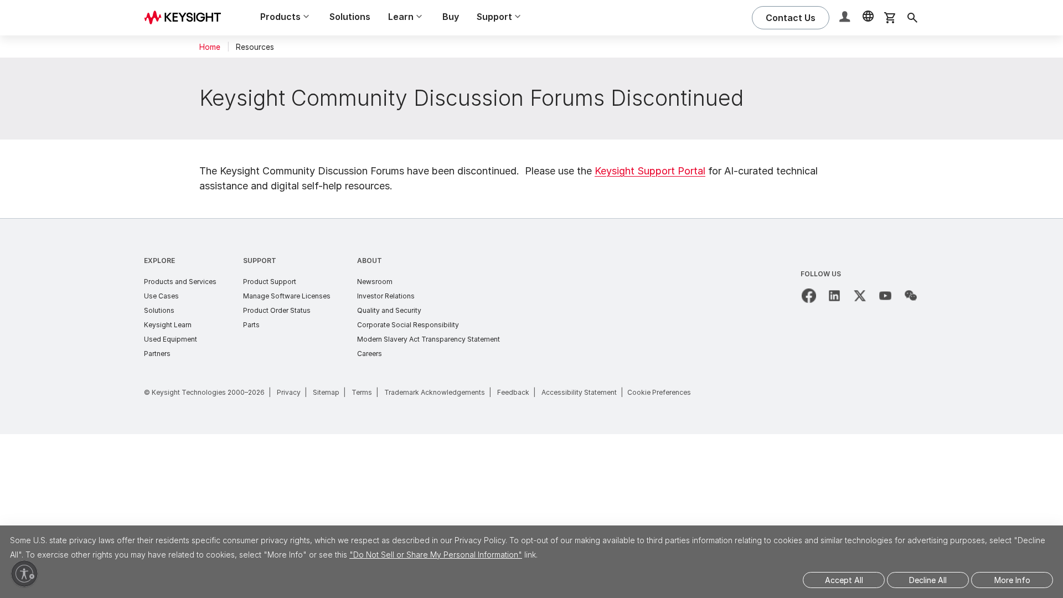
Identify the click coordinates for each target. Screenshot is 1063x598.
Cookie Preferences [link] (659, 392)
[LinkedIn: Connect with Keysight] (834, 295)
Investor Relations (386, 296)
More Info (1012, 580)
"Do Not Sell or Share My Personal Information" (435, 554)
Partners (157, 353)
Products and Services (180, 281)
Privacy (289, 392)
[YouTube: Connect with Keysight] (885, 295)
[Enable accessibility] (24, 573)
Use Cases (161, 296)
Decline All (928, 580)
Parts (251, 325)
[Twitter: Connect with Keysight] (860, 295)
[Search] (912, 17)
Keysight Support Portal (650, 171)
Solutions (349, 16)
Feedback (513, 392)
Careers (369, 353)
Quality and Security (389, 310)
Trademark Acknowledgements (434, 392)
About (369, 260)
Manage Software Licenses (287, 296)
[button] (846, 18)
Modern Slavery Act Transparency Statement (428, 339)
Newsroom (375, 281)
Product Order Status (277, 310)
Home (209, 47)
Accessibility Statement (579, 392)
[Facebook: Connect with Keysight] (809, 295)
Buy (450, 16)
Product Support (269, 281)
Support (259, 260)
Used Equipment (170, 339)
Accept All (844, 580)
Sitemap (326, 392)
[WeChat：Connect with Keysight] (910, 295)
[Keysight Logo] (186, 17)
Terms (362, 392)
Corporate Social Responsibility (408, 325)
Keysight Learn (168, 325)
